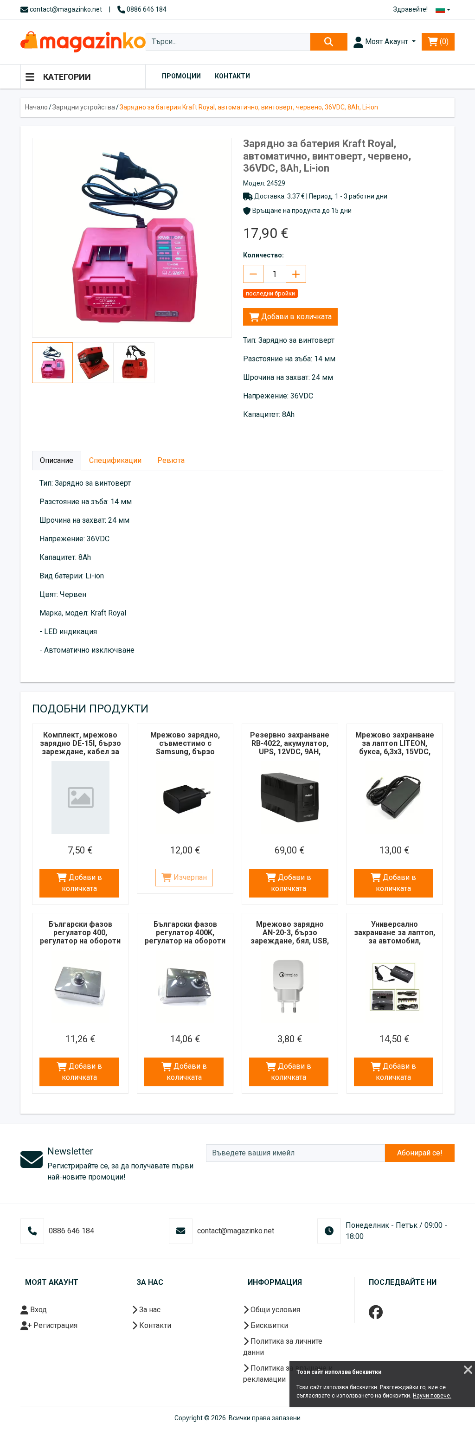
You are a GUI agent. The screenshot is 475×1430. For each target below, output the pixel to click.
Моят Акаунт (386, 41)
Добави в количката (295, 316)
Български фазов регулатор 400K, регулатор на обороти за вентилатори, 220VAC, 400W (185, 941)
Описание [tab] (56, 460)
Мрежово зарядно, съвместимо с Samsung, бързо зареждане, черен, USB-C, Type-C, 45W (185, 752)
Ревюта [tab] (171, 460)
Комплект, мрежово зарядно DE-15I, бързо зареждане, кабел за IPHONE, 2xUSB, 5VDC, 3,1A (80, 752)
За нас (148, 1309)
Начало (36, 107)
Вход (37, 1309)
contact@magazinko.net (65, 9)
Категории (66, 77)
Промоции (181, 76)
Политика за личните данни (282, 1347)
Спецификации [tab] (115, 460)
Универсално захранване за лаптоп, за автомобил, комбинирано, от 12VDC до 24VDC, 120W (394, 945)
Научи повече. (432, 1395)
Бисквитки (268, 1325)
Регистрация (54, 1325)
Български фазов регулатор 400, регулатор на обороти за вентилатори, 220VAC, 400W (80, 941)
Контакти (232, 76)
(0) (443, 41)
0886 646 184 (146, 9)
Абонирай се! (420, 1152)
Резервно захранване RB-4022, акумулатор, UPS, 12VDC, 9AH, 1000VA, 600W (289, 747)
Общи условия (274, 1309)
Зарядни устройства (83, 107)
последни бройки (270, 293)
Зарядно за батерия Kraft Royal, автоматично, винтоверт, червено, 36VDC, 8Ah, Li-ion (249, 107)
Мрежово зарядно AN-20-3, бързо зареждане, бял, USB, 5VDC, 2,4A (289, 937)
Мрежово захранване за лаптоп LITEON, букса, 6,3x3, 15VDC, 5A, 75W (394, 747)
